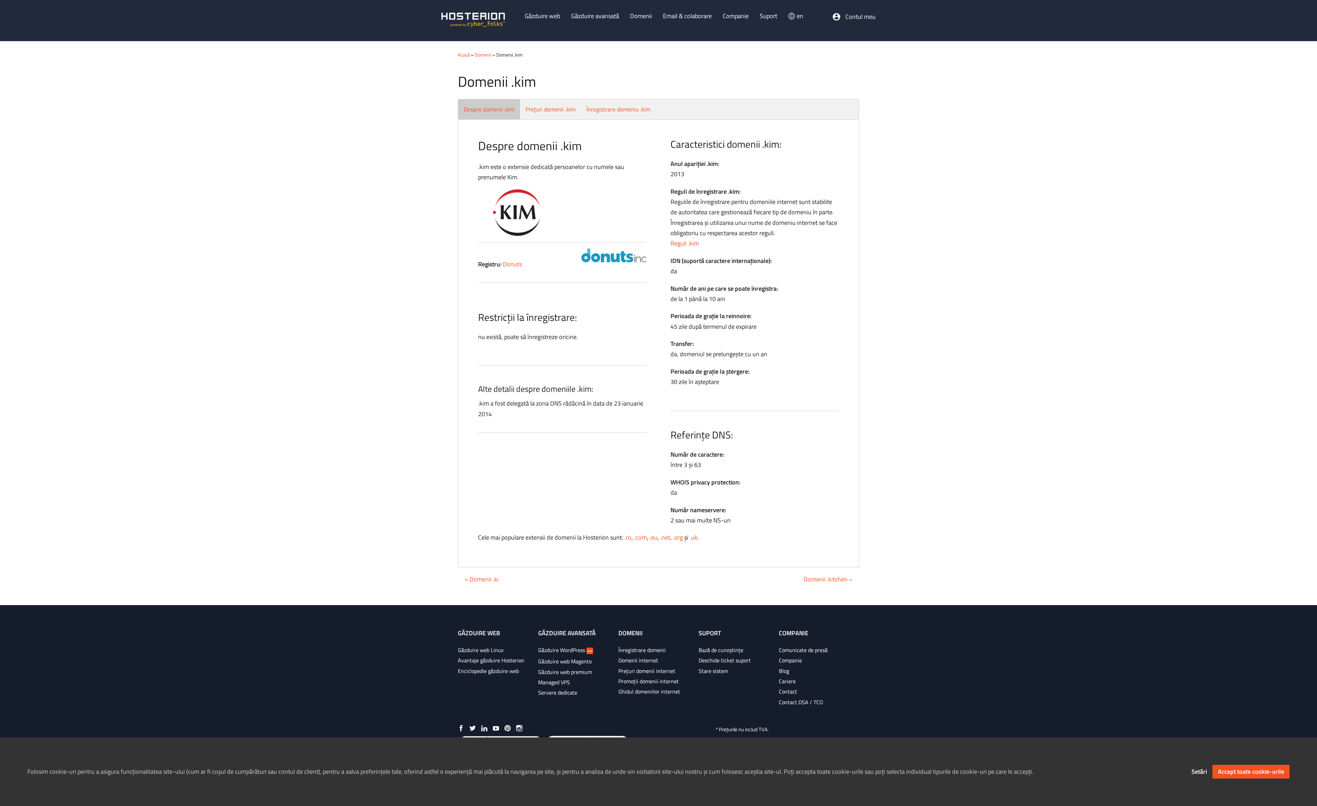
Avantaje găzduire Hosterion (491, 660)
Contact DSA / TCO (801, 702)
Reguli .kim (685, 243)
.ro (628, 537)
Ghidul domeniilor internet (649, 691)
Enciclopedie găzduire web (488, 671)
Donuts (512, 264)
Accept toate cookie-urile (1251, 771)
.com (640, 537)
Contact (788, 691)
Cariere (787, 681)
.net (665, 537)
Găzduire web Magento (565, 661)
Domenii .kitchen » (828, 579)
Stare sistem (713, 671)
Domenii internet (638, 660)
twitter (473, 728)
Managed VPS (554, 682)
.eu (653, 537)
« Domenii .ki (482, 579)
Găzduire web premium (565, 672)
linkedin (484, 728)
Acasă (464, 54)
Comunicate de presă (803, 650)
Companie (790, 660)
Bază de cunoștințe (721, 650)
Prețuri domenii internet (646, 671)
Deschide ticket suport (725, 660)
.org (678, 537)
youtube (496, 728)
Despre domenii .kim (489, 109)
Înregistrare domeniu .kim (618, 109)
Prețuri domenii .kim (550, 109)
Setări (1199, 771)
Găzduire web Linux (480, 650)
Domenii (483, 54)
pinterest (508, 728)
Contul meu (860, 16)
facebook (461, 728)
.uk (694, 537)
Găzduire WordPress (565, 650)
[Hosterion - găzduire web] (473, 20)
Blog (784, 671)
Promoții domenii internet (648, 681)
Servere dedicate (557, 692)
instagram (519, 728)
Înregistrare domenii (642, 650)
